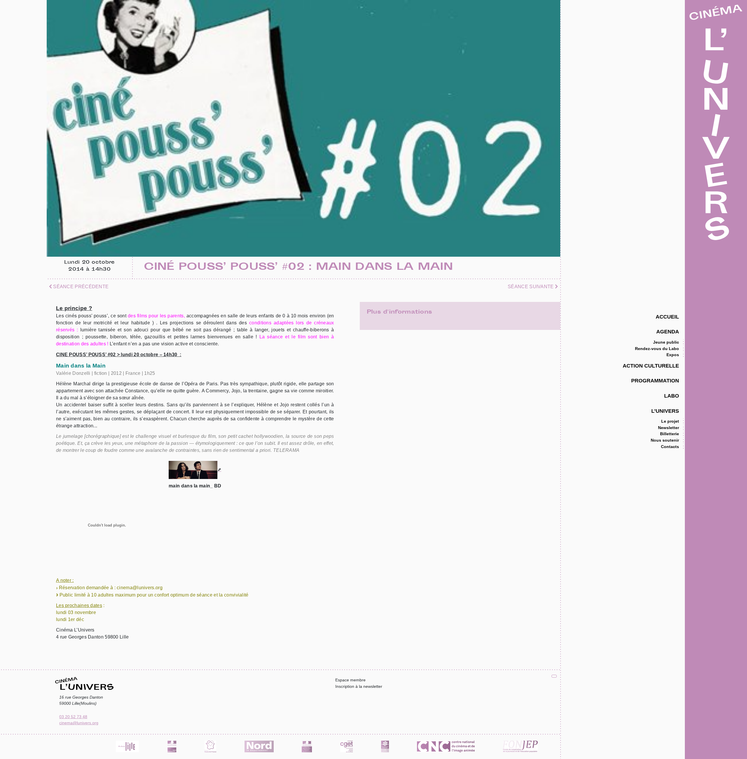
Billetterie (669, 433)
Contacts (670, 446)
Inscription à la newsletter (358, 686)
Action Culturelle (651, 366)
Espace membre (350, 680)
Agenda (667, 331)
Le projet (670, 421)
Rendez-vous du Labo (657, 348)
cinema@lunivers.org (78, 722)
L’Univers (665, 411)
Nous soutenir (665, 440)
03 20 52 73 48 (73, 716)
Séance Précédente (80, 286)
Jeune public (666, 342)
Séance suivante (531, 286)
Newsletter (668, 427)
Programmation (655, 380)
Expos (672, 354)
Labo (671, 396)
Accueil (667, 317)
